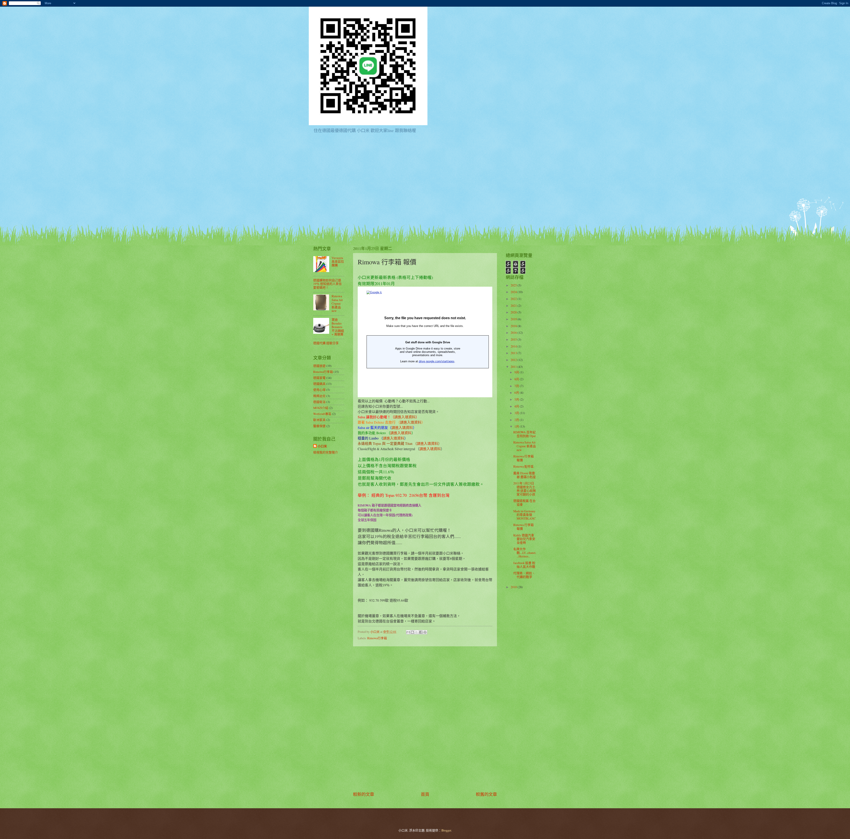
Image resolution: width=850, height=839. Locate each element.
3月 (517, 413)
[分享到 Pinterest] (425, 632)
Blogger (446, 830)
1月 (517, 426)
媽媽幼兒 (319, 396)
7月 (517, 386)
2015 (514, 339)
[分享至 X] (416, 632)
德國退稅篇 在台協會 (524, 503)
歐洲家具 (319, 420)
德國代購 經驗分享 (326, 343)
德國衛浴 (319, 402)
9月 (517, 372)
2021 (514, 305)
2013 (514, 353)
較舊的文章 (486, 794)
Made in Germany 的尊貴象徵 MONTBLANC (524, 514)
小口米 (322, 446)
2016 (514, 332)
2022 (514, 299)
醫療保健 (319, 426)
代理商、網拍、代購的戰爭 (524, 575)
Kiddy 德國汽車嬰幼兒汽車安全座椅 (524, 539)
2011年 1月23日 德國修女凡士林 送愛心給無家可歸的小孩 (524, 488)
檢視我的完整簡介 (325, 452)
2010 (514, 587)
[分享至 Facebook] (421, 632)
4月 (517, 406)
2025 (514, 285)
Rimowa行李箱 (377, 638)
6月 (517, 392)
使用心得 (319, 390)
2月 (517, 420)
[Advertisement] (425, 719)
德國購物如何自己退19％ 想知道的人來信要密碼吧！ (327, 284)
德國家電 (319, 378)
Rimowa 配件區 (523, 466)
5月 (517, 399)
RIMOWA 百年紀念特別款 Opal (524, 434)
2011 (514, 367)
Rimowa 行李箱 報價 (523, 458)
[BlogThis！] (412, 632)
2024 (514, 292)
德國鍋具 (319, 384)
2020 (514, 312)
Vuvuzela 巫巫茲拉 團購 (338, 261)
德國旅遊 (319, 366)
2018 (514, 326)
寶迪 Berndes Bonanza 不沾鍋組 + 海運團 (338, 326)
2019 (514, 319)
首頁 (425, 794)
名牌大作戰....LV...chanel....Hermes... (524, 552)
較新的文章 (363, 794)
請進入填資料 (404, 417)
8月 (517, 379)
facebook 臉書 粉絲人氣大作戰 (524, 565)
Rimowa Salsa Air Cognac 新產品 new (337, 303)
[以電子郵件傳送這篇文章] (408, 632)
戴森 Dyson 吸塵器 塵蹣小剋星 (524, 475)
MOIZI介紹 (320, 408)
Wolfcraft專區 (322, 414)
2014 (514, 346)
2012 (514, 360)
